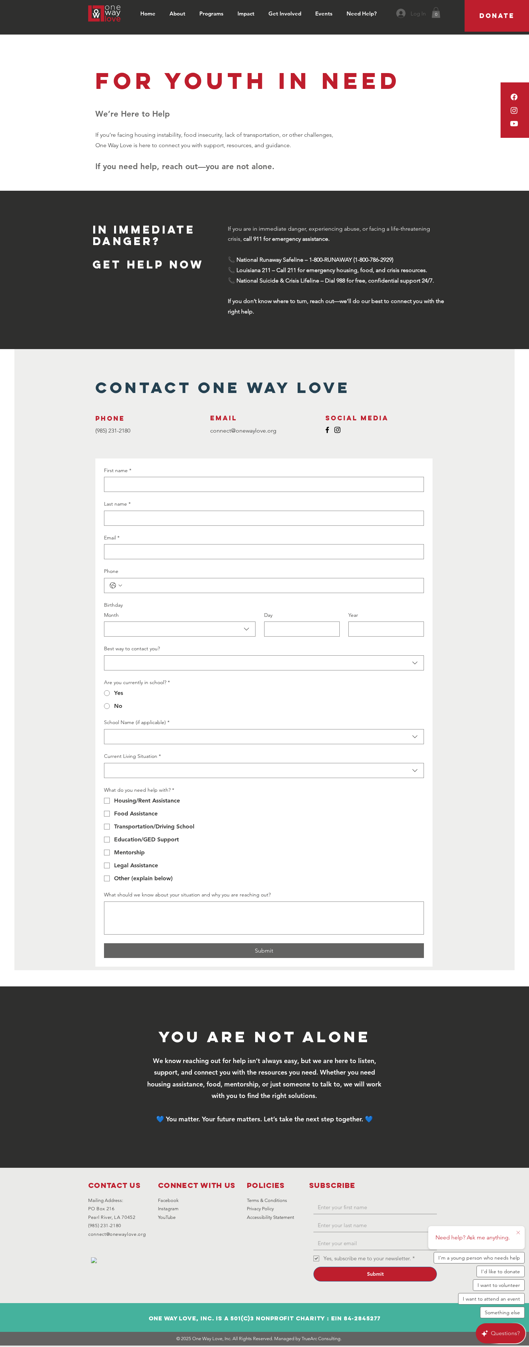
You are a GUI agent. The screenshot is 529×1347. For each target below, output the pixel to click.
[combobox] (180, 629)
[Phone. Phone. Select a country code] (116, 585)
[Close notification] (518, 1233)
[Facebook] (514, 96)
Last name (117, 504)
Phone (111, 571)
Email (111, 537)
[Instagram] (514, 110)
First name (117, 470)
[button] (179, 13)
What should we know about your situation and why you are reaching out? (187, 894)
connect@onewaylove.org (117, 1234)
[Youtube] (514, 123)
